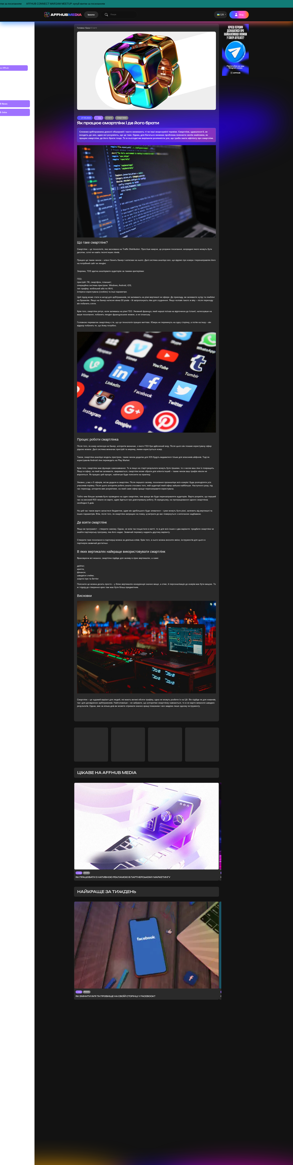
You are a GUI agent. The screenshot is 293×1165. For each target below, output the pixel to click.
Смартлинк (122, 118)
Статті (109, 118)
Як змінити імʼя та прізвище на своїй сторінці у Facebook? (115, 996)
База (88, 28)
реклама (86, 872)
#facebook (86, 991)
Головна (80, 28)
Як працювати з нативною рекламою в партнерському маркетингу (123, 877)
